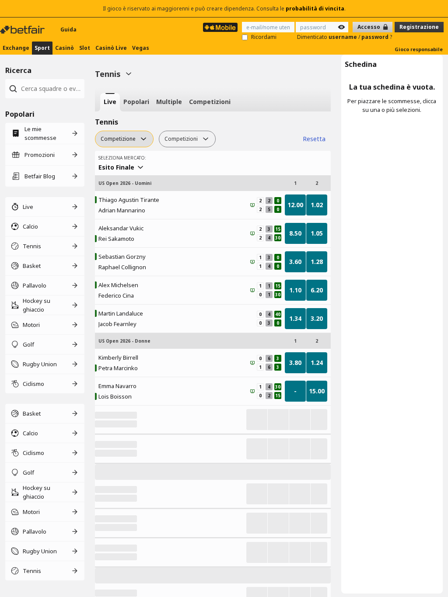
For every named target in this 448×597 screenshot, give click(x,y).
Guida (68, 29)
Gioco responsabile (419, 49)
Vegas (140, 48)
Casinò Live (111, 48)
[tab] (110, 102)
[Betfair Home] (23, 30)
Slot (84, 48)
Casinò (64, 48)
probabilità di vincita (315, 8)
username (343, 37)
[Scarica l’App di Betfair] (220, 27)
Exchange (16, 48)
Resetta (314, 139)
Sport (42, 48)
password (375, 37)
